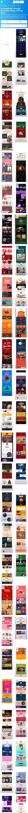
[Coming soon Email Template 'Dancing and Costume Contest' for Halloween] (7, 447)
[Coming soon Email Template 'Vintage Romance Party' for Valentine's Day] (21, 723)
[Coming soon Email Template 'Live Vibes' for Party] (21, 103)
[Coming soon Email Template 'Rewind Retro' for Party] (21, 754)
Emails (20, 21)
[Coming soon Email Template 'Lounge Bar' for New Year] (21, 167)
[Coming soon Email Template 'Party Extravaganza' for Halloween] (7, 322)
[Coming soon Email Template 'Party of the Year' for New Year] (21, 354)
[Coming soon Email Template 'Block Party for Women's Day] (21, 783)
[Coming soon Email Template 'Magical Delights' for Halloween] (21, 507)
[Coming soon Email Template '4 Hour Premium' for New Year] (7, 507)
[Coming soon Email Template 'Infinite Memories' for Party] (7, 691)
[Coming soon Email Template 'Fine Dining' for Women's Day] (7, 659)
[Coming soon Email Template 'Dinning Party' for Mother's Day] (7, 136)
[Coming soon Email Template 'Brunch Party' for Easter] (7, 167)
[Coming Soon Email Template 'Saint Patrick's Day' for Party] (21, 565)
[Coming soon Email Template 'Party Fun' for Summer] (7, 416)
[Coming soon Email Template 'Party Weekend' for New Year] (21, 260)
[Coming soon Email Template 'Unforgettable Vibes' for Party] (7, 383)
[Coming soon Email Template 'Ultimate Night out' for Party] (21, 72)
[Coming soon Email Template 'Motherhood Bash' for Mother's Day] (7, 198)
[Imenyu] (26, 2)
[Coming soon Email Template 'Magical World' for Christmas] (21, 43)
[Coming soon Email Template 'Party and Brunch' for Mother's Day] (7, 74)
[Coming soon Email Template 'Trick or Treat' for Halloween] (21, 322)
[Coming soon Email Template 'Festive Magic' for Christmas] (21, 412)
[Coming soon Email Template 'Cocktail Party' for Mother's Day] (21, 693)
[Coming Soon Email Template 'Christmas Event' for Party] (7, 477)
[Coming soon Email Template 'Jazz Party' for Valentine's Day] (7, 260)
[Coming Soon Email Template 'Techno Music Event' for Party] (21, 198)
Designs (7, 21)
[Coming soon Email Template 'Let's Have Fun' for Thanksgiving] (7, 724)
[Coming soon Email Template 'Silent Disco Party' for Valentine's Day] (7, 291)
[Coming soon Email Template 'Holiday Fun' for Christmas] (21, 131)
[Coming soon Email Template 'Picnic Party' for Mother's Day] (7, 538)
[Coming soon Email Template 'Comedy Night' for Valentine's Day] (7, 631)
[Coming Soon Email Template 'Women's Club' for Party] (7, 782)
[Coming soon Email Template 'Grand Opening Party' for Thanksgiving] (7, 105)
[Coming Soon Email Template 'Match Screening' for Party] (21, 473)
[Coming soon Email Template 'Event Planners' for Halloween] (21, 385)
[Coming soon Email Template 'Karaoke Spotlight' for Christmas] (21, 628)
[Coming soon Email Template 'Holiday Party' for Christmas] (21, 229)
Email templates (4, 5)
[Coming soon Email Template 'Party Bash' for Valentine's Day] (7, 600)
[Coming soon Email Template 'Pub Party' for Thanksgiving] (21, 538)
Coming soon (12, 5)
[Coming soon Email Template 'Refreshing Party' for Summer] (7, 229)
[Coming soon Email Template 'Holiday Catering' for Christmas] (21, 445)
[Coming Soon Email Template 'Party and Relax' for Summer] (21, 291)
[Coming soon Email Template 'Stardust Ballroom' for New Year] (7, 354)
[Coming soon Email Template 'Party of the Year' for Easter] (7, 755)
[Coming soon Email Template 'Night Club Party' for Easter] (7, 569)
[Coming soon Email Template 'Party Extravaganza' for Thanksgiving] (21, 662)
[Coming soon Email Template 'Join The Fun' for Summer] (21, 600)
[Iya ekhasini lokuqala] (1, 2)
